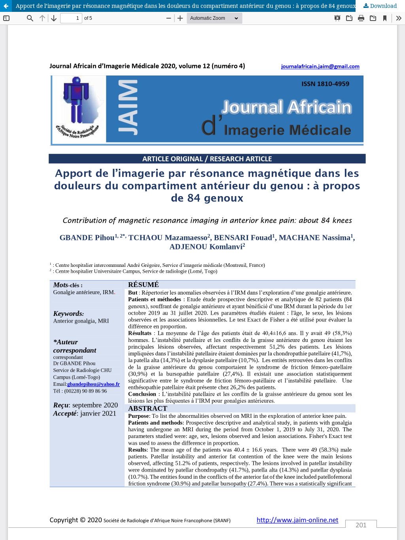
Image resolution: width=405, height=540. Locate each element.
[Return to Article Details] (6, 6)
